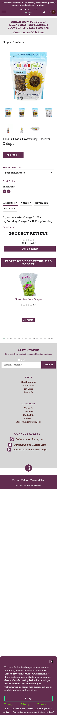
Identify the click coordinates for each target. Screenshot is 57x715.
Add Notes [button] (9, 181)
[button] (51, 661)
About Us (28, 408)
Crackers (18, 42)
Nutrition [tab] (26, 202)
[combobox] (28, 173)
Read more (9, 227)
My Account (29, 385)
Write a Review (30, 248)
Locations (28, 411)
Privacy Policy (20, 480)
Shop (6, 42)
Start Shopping (28, 382)
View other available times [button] (29, 32)
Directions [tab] (10, 208)
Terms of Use (37, 480)
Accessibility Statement (28, 422)
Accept (28, 698)
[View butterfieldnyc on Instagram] (27, 440)
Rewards (28, 392)
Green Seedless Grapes (28, 299)
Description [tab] (10, 202)
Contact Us (28, 415)
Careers (28, 418)
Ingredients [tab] (42, 202)
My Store (28, 389)
